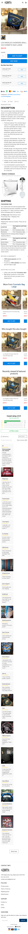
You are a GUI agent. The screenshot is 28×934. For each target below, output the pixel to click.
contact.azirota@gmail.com (8, 879)
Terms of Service (5, 889)
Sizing (2, 907)
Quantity (3, 52)
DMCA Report (10, 926)
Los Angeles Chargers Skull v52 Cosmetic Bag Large (10, 354)
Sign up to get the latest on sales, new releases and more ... (14, 916)
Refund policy (4, 894)
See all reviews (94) (14, 418)
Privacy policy (5, 886)
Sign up (23, 920)
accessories (16, 94)
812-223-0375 (5, 877)
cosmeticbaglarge (6, 96)
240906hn (10, 94)
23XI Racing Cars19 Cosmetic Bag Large (11, 312)
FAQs (2, 905)
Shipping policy (5, 891)
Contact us (4, 902)
